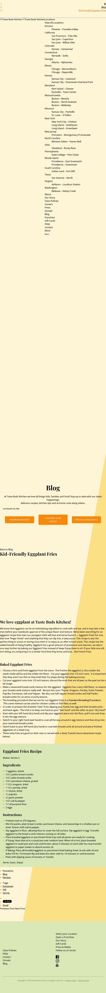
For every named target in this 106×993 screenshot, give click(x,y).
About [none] (48, 194)
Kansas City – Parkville (63, 111)
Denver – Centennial (62, 49)
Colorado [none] (49, 45)
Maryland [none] (50, 85)
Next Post (20, 908)
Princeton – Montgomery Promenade (71, 134)
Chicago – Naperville (62, 72)
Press (48, 207)
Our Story (50, 197)
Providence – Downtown (64, 164)
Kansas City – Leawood (63, 78)
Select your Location (66, 933)
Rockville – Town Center (64, 92)
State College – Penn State (65, 154)
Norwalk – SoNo (60, 55)
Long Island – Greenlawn (64, 128)
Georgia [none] (49, 59)
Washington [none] (51, 187)
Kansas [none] (48, 75)
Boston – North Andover (64, 101)
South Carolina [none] (52, 167)
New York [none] (50, 118)
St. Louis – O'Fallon (61, 115)
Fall (4, 889)
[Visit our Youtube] (57, 965)
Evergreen (8, 886)
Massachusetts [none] (52, 95)
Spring (6, 892)
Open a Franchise (65, 937)
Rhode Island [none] (51, 158)
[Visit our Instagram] (57, 961)
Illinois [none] (48, 65)
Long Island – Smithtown (64, 125)
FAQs (47, 224)
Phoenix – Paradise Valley (65, 29)
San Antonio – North (62, 177)
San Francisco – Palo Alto (64, 35)
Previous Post (7, 908)
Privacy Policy (70, 980)
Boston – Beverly (60, 98)
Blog (103, 7)
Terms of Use (83, 980)
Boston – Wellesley (61, 105)
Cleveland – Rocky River (64, 148)
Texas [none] (48, 174)
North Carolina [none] (52, 138)
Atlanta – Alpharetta (62, 62)
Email (5, 905)
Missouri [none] (49, 108)
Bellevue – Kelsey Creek (64, 191)
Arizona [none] (49, 26)
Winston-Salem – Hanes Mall (66, 141)
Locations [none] (50, 19)
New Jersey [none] (50, 131)
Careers (49, 204)
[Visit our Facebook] (57, 957)
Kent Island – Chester (63, 88)
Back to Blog (6, 549)
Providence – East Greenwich (67, 161)
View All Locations (54, 22)
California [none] (50, 32)
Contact (49, 227)
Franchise (50, 217)
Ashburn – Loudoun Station (66, 184)
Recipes (7, 877)
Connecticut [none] (51, 52)
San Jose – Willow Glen (63, 42)
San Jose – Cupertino (62, 39)
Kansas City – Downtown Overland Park (72, 82)
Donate (48, 210)
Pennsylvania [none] (51, 151)
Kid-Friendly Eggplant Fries (92, 10)
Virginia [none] (49, 181)
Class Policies (52, 200)
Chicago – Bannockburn (64, 68)
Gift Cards (50, 220)
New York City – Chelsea (64, 121)
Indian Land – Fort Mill (63, 171)
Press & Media (63, 947)
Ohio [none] (47, 144)
